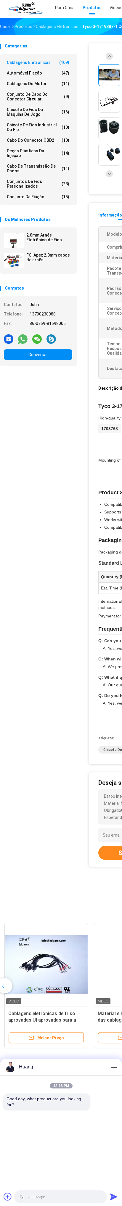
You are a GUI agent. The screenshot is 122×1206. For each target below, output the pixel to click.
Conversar (38, 354)
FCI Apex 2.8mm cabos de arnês (48, 257)
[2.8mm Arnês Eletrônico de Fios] (14, 241)
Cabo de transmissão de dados (38, 168)
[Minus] (113, 1066)
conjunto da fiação (38, 196)
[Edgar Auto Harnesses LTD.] (26, 9)
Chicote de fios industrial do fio (38, 127)
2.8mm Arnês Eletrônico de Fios (44, 237)
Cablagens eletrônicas (38, 62)
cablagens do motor (38, 83)
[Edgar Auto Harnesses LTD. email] (8, 338)
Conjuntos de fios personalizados (38, 184)
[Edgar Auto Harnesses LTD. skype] (51, 338)
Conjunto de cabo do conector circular (38, 96)
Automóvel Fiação (38, 73)
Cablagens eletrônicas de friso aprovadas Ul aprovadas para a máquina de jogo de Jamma (42, 1020)
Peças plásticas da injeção (38, 153)
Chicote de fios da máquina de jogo (38, 112)
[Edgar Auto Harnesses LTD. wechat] (37, 338)
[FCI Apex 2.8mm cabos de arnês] (14, 261)
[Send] (113, 1196)
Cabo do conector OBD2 (38, 140)
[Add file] (8, 1196)
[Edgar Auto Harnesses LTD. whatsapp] (23, 338)
